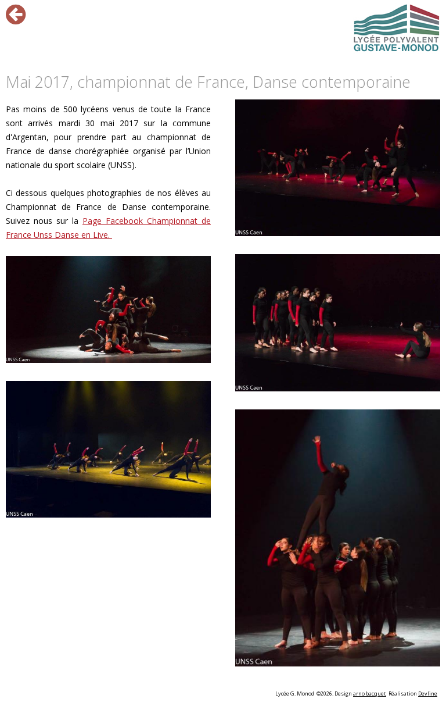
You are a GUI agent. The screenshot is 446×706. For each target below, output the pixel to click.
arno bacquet (369, 693)
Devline (427, 693)
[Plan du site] (396, 28)
